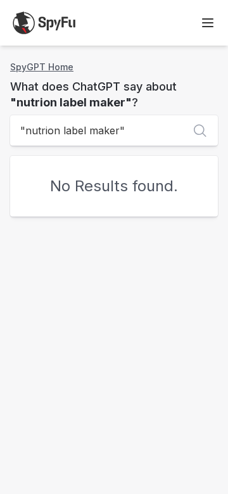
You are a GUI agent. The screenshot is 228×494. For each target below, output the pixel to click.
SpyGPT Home (41, 66)
